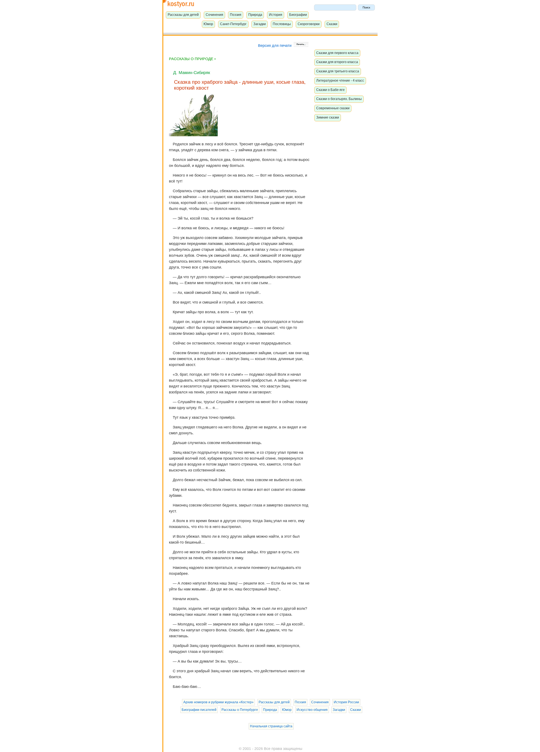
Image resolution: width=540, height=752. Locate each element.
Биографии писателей (199, 709)
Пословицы (282, 24)
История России (346, 702)
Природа (255, 14)
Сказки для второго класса (337, 62)
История (275, 14)
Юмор (208, 24)
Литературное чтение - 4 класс (340, 80)
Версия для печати (275, 45)
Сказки (332, 24)
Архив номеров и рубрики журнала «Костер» (218, 702)
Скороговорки (309, 24)
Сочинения (214, 14)
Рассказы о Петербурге (239, 709)
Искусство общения (312, 709)
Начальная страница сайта (271, 726)
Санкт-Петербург (233, 24)
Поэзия (235, 14)
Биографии (298, 14)
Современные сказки (333, 108)
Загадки (259, 24)
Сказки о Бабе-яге (330, 90)
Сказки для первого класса (337, 53)
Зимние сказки (327, 117)
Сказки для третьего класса (337, 71)
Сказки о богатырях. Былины (339, 99)
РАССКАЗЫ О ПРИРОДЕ (191, 59)
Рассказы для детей (183, 14)
